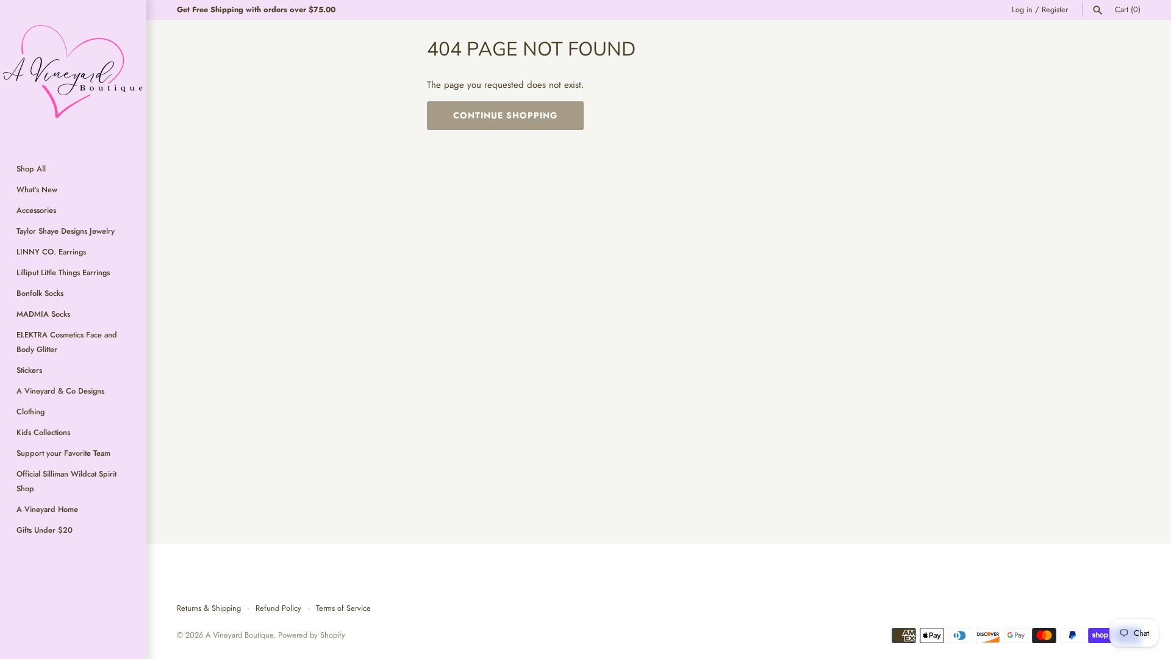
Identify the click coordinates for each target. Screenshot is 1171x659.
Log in (1022, 9)
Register (1055, 9)
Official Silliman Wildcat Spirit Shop (66, 481)
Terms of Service (343, 608)
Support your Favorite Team (63, 453)
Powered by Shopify (311, 635)
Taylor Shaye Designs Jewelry (65, 231)
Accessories (36, 210)
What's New (36, 189)
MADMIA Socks (43, 314)
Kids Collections (43, 432)
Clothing (30, 411)
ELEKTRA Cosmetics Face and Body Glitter (66, 342)
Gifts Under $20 (44, 530)
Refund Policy (278, 608)
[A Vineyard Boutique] (73, 73)
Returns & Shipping (209, 608)
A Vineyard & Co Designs (60, 391)
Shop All (31, 169)
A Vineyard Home (47, 509)
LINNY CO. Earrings (51, 251)
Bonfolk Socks (39, 293)
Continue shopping (505, 115)
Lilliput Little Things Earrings (63, 272)
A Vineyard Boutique (239, 635)
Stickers (29, 370)
